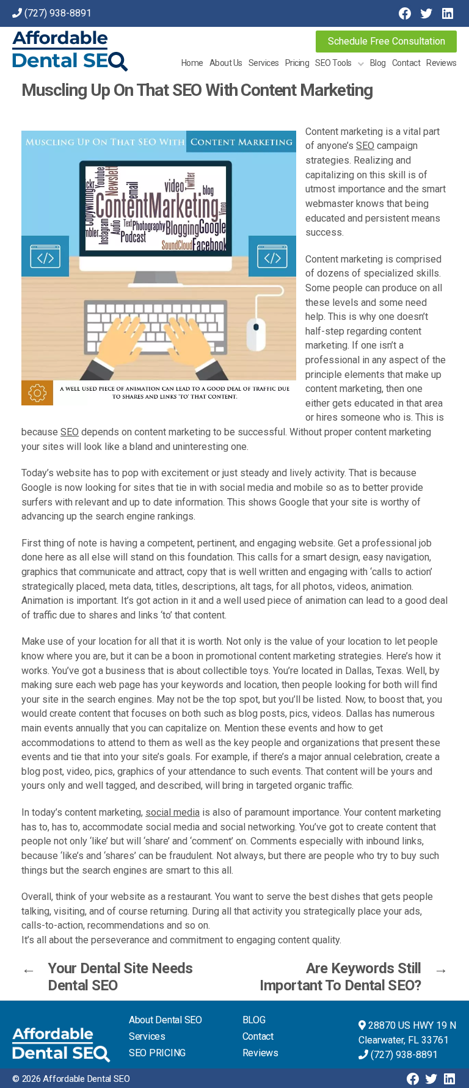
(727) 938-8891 (58, 13)
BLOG (254, 1020)
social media (172, 812)
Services (264, 63)
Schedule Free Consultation (386, 41)
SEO (365, 145)
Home (192, 63)
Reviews (441, 63)
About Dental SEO (165, 1020)
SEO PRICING (157, 1053)
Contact (406, 63)
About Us (225, 63)
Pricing (297, 63)
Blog (378, 63)
